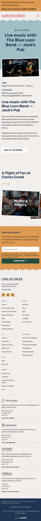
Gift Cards (5, 364)
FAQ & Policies (6, 322)
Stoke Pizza (5, 341)
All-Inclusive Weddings (29, 338)
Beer (23, 311)
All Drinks (25, 304)
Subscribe (19, 261)
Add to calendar (13, 150)
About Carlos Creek (8, 308)
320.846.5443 (6, 289)
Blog (3, 318)
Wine (24, 308)
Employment (6, 325)
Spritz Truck (5, 348)
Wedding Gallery (27, 341)
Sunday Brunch (7, 352)
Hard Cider (25, 315)
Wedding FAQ (26, 348)
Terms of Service (21, 513)
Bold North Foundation (9, 311)
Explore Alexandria (8, 315)
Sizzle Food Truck (7, 345)
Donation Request (7, 329)
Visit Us (4, 304)
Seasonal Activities (8, 386)
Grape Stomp (6, 373)
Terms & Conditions (24, 506)
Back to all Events (21, 30)
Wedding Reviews (28, 352)
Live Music (5, 377)
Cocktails (25, 318)
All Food (4, 338)
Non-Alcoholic (27, 322)
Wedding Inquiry (27, 355)
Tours (3, 389)
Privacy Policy (29, 254)
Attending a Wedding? (29, 345)
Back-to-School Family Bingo (19, 9)
